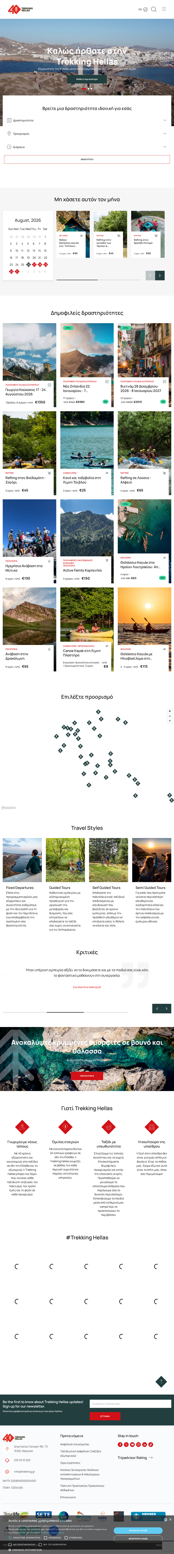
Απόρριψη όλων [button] (138, 1538)
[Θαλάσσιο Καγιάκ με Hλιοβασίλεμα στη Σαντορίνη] (144, 629)
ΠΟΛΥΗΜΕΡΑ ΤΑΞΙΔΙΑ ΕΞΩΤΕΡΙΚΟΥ (22, 385)
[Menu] (164, 9)
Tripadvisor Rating (132, 1457)
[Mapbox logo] (8, 808)
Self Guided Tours (106, 887)
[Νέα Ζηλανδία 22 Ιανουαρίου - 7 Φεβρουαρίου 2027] (87, 365)
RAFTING (100, 236)
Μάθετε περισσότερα (87, 79)
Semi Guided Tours (151, 887)
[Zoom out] (169, 716)
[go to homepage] (14, 1436)
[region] (87, 759)
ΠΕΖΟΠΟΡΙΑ (11, 561)
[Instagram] (138, 1444)
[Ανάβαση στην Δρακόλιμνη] (29, 629)
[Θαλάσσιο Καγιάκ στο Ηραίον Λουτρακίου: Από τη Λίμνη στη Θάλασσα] (144, 541)
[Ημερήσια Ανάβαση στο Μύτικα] (29, 541)
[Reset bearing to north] (169, 721)
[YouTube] (132, 1444)
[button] (84, 89)
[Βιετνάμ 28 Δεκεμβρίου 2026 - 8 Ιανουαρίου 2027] (144, 365)
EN (140, 9)
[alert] (87, 1534)
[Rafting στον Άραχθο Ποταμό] (147, 234)
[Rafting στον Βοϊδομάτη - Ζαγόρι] (29, 453)
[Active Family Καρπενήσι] (87, 541)
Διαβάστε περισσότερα (52, 1532)
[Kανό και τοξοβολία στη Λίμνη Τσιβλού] (87, 453)
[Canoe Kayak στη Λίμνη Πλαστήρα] (87, 629)
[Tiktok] (151, 1444)
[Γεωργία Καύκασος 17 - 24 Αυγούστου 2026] (29, 365)
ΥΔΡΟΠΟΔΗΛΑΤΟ (86, 646)
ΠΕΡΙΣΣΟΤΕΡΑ (87, 1075)
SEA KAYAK (63, 236)
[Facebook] (120, 1444)
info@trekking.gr (24, 1471)
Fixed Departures (20, 887)
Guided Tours (59, 887)
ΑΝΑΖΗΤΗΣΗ (87, 159)
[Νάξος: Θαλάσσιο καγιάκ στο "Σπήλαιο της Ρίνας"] (73, 234)
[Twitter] (126, 1444)
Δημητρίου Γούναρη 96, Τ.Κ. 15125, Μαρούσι (31, 1449)
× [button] (170, 1519)
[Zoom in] (169, 711)
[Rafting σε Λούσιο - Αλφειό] (144, 453)
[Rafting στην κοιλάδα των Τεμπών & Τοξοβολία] (110, 234)
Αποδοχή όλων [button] (138, 1530)
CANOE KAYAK (70, 473)
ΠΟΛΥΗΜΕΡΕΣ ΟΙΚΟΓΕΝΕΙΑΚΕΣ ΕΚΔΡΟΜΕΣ (78, 561)
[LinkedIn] (144, 1444)
